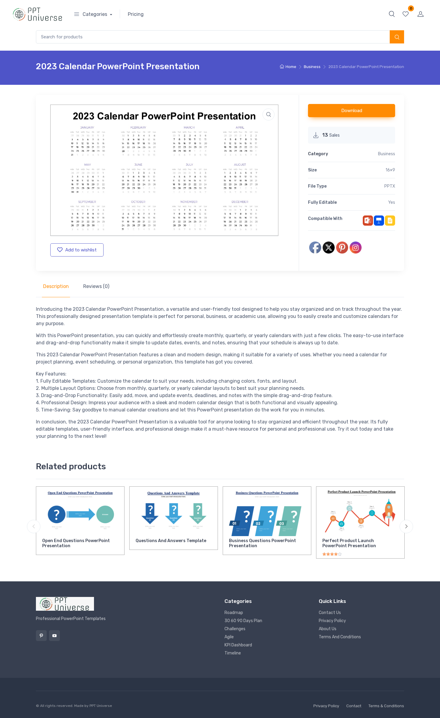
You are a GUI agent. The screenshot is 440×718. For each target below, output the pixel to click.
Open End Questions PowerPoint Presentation (76, 543)
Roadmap (233, 612)
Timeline (232, 653)
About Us (327, 628)
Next (406, 526)
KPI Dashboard (238, 645)
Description (56, 286)
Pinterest (41, 635)
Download (351, 110)
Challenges (234, 628)
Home (291, 66)
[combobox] (220, 37)
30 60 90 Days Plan (243, 620)
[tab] (56, 286)
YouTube (54, 635)
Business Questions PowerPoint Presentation (262, 543)
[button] (392, 14)
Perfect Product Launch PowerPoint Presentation (349, 543)
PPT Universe (100, 706)
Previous (33, 526)
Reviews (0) (96, 286)
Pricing (136, 14)
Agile (229, 636)
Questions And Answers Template (171, 540)
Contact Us (330, 612)
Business (312, 66)
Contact (353, 706)
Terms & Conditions (386, 706)
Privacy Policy (332, 620)
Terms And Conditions (340, 636)
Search (396, 37)
